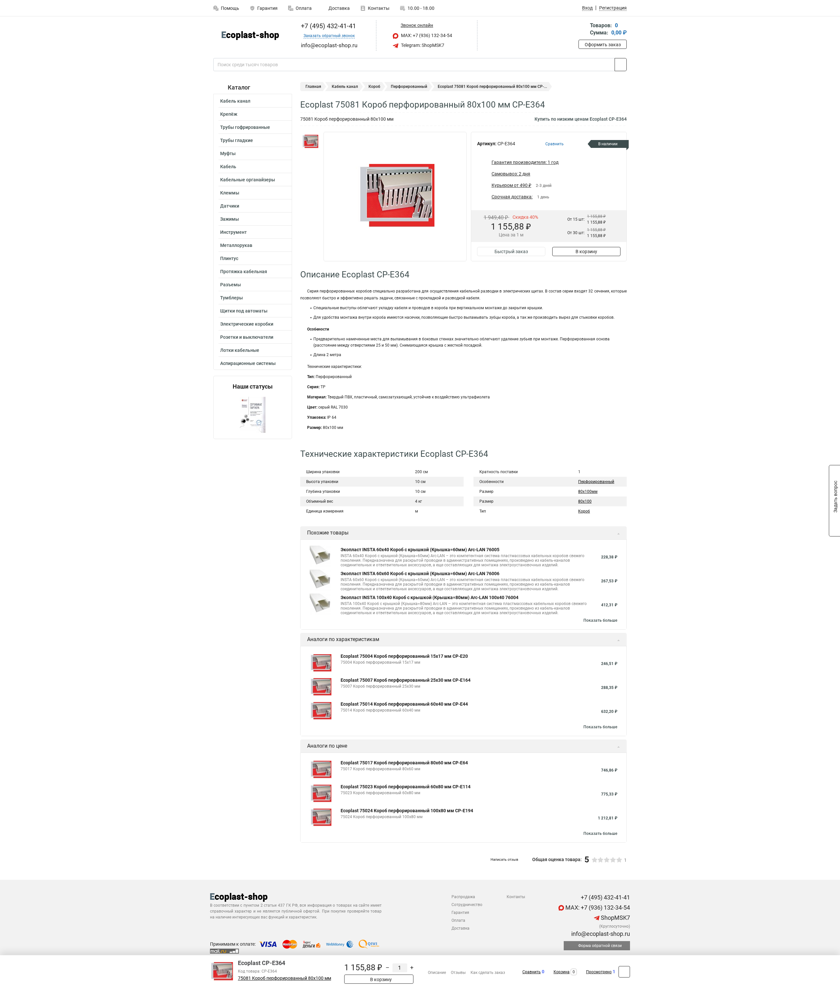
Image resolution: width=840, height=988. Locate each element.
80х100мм (588, 491)
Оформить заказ (603, 44)
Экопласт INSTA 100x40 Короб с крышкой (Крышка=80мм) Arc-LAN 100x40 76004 (429, 597)
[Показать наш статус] (252, 414)
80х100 (585, 501)
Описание (437, 972)
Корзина (562, 972)
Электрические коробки (246, 324)
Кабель (228, 166)
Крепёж (228, 114)
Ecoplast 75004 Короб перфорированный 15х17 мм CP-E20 (404, 656)
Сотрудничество (467, 904)
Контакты (378, 8)
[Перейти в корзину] (583, 29)
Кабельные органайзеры (247, 179)
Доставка (338, 8)
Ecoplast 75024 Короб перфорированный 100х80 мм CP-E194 (407, 810)
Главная (313, 86)
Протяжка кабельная (243, 271)
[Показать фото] (310, 141)
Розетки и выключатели (246, 337)
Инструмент (233, 232)
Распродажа (463, 897)
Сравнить (531, 972)
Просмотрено (599, 972)
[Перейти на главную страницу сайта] (250, 35)
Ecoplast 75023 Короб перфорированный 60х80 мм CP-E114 (406, 786)
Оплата (304, 8)
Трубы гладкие (236, 140)
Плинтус (229, 258)
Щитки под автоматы (243, 310)
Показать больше (600, 620)
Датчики (229, 206)
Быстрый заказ (511, 251)
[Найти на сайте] (621, 64)
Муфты (228, 153)
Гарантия (267, 8)
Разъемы (230, 284)
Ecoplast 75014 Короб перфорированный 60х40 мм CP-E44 (404, 704)
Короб (374, 86)
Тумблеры (231, 297)
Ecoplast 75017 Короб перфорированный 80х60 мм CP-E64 (404, 762)
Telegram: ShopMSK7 (422, 45)
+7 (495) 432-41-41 (327, 26)
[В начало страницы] (624, 972)
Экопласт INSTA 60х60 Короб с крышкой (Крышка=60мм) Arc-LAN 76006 (420, 573)
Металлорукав (236, 245)
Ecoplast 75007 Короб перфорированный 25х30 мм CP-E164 (406, 680)
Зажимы (229, 219)
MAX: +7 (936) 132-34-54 (426, 35)
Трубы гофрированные (245, 127)
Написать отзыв (504, 859)
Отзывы (458, 972)
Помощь (230, 8)
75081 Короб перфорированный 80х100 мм (284, 978)
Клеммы (229, 192)
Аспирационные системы (248, 363)
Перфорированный (409, 86)
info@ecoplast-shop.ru (600, 933)
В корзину (586, 251)
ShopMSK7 (614, 917)
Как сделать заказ (488, 972)
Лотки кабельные (239, 350)
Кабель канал (235, 101)
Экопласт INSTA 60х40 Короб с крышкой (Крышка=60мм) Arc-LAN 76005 (420, 549)
